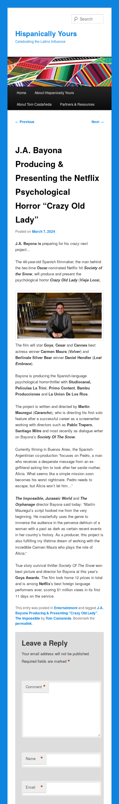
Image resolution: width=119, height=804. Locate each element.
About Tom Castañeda (34, 104)
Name (34, 758)
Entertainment (65, 607)
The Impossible (27, 618)
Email (34, 787)
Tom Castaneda (58, 618)
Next (98, 121)
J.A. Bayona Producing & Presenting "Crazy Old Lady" (59, 610)
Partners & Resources (77, 104)
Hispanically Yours (46, 33)
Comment (36, 686)
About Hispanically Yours (54, 92)
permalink (23, 623)
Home (21, 92)
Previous (24, 121)
